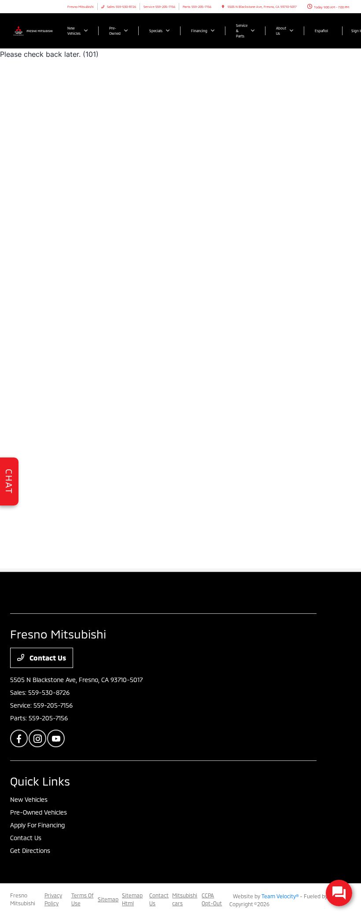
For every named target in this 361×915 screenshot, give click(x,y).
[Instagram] (37, 738)
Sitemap (108, 899)
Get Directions (30, 850)
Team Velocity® (280, 896)
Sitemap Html (132, 899)
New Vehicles (29, 799)
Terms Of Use (82, 899)
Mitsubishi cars (184, 899)
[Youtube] (56, 738)
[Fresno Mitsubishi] (34, 30)
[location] (223, 6)
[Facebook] (19, 738)
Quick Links (40, 781)
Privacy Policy (53, 899)
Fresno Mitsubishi (22, 899)
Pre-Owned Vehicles (38, 812)
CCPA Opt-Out (212, 899)
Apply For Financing (37, 825)
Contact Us (47, 657)
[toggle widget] (339, 893)
